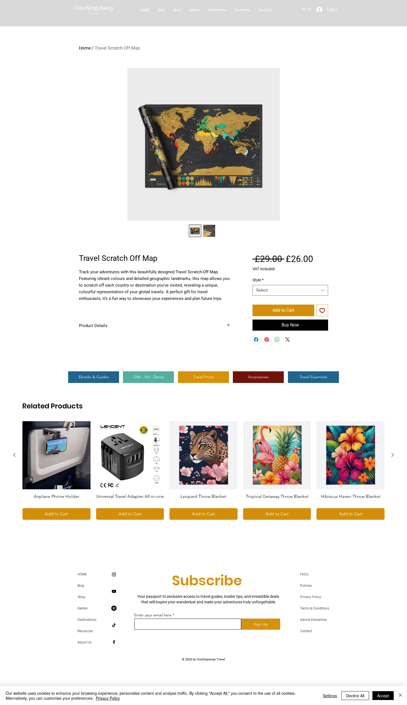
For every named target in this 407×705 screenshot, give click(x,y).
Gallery (83, 608)
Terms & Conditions (314, 608)
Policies (306, 586)
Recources (85, 631)
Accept (383, 695)
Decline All (355, 695)
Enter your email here (153, 615)
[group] (203, 470)
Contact (306, 631)
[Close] (400, 696)
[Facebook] (114, 642)
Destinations (87, 620)
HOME (82, 574)
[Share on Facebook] (256, 339)
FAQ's (304, 574)
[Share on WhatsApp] (277, 339)
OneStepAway (94, 8)
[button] (307, 9)
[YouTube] (114, 591)
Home (85, 48)
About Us (84, 642)
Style (258, 280)
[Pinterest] (114, 608)
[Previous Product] (14, 455)
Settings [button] (330, 695)
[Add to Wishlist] (322, 310)
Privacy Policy (310, 597)
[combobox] (290, 290)
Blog (81, 586)
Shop (81, 597)
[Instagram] (114, 574)
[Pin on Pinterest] (266, 339)
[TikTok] (114, 625)
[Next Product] (392, 455)
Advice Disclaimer (313, 620)
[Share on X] (287, 339)
